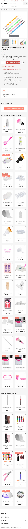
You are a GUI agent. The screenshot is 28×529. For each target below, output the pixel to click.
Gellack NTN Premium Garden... (7, 446)
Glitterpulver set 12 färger (20, 427)
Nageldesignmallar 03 (20, 367)
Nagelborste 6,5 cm (7, 257)
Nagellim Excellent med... (7, 129)
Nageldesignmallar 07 (7, 367)
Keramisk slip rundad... (20, 407)
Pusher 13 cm (7, 348)
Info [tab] (4, 90)
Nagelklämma (20, 293)
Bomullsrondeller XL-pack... (7, 203)
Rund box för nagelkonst (8, 184)
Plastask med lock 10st (20, 239)
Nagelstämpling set (20, 184)
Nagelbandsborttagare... (20, 148)
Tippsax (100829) (7, 483)
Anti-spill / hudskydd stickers (7, 311)
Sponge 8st (20, 310)
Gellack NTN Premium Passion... (7, 427)
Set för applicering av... (20, 275)
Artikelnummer (7, 94)
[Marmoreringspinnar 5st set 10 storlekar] (5, 42)
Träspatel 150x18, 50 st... (7, 293)
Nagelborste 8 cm (7, 384)
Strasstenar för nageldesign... (20, 502)
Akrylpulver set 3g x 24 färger (7, 464)
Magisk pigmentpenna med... (20, 464)
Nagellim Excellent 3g (20, 221)
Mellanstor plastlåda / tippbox (20, 203)
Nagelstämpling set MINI (20, 384)
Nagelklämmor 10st (7, 275)
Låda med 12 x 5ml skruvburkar (7, 330)
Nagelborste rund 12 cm (7, 148)
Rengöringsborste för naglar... (20, 166)
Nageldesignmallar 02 (20, 329)
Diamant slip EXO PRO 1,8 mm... (7, 408)
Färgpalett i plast (7, 166)
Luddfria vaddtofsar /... (7, 221)
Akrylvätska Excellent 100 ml (20, 483)
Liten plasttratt (20, 257)
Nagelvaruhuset (6, 527)
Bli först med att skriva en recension (15, 108)
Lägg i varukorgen (13, 62)
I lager (4, 96)
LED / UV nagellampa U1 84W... (7, 502)
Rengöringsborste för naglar (20, 130)
